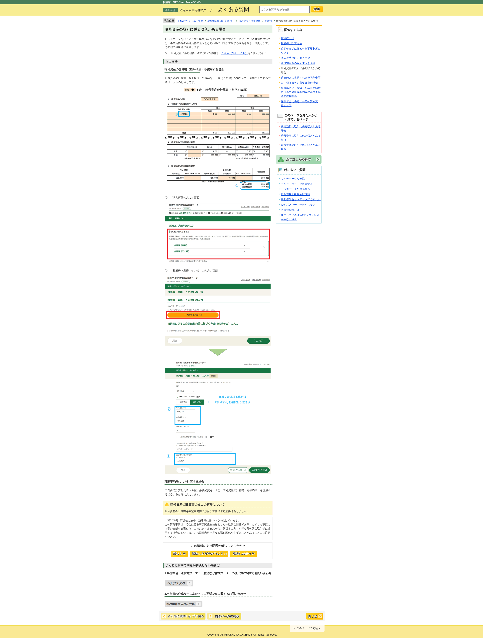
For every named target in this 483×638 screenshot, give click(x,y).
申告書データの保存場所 (295, 188)
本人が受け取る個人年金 (295, 57)
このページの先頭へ (308, 628)
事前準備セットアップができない (301, 199)
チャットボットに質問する (297, 183)
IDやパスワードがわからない (298, 204)
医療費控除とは (290, 209)
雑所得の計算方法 (291, 43)
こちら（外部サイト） (234, 53)
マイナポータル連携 (293, 178)
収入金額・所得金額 (249, 20)
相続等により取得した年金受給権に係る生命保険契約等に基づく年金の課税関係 (301, 92)
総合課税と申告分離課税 (295, 194)
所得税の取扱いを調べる (220, 20)
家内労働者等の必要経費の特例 (299, 82)
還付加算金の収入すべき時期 (298, 63)
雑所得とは (287, 38)
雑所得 (268, 20)
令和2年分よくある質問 (190, 20)
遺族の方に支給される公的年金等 (301, 77)
